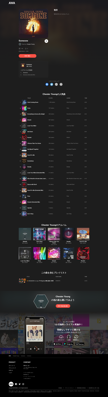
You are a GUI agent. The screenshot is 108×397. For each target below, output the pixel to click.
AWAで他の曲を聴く (63, 306)
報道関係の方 (26, 374)
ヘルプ (10, 372)
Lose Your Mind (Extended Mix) (36, 172)
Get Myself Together (32, 149)
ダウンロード (12, 365)
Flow (28, 196)
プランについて (12, 368)
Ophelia (29, 208)
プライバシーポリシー (69, 387)
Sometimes (30, 161)
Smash (29, 120)
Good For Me (31, 155)
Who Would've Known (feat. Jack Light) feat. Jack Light (42, 178)
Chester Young (30, 44)
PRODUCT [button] (12, 362)
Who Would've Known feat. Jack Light (75, 178)
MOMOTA (58, 280)
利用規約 (60, 387)
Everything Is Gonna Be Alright (36, 114)
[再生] (46, 41)
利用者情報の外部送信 (81, 387)
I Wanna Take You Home (34, 143)
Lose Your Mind (31, 126)
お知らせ (11, 370)
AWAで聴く (27, 56)
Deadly (29, 167)
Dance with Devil (32, 184)
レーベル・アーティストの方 (29, 376)
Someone (29, 64)
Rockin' (29, 137)
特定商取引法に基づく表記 (94, 387)
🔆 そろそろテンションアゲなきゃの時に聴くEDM (40, 281)
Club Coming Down (32, 102)
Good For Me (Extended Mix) (35, 190)
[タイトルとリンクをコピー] (56, 84)
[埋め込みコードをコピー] (61, 84)
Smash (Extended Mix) (33, 202)
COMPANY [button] (27, 362)
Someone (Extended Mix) (29, 74)
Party (28, 108)
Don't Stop (30, 214)
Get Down (30, 131)
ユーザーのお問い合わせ (28, 372)
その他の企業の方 (26, 378)
